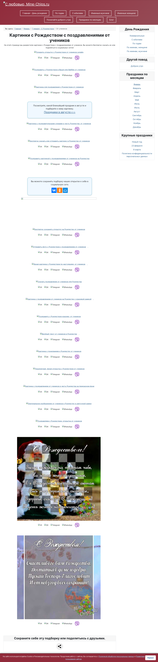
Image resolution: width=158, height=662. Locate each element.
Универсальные (137, 36)
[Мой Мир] (65, 190)
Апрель (136, 96)
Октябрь (137, 119)
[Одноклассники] (59, 190)
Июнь (137, 104)
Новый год (137, 142)
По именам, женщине (137, 47)
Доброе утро (137, 66)
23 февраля (137, 146)
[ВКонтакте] (54, 190)
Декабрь (137, 127)
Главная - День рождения (34, 13)
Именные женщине (126, 13)
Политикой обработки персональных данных (116, 656)
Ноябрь (136, 123)
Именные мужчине (100, 13)
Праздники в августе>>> (59, 112)
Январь (137, 84)
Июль (137, 108)
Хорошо (150, 658)
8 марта (137, 149)
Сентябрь (136, 115)
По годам (59, 13)
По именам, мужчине (137, 51)
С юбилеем (77, 13)
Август (137, 111)
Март (136, 92)
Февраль (137, 88)
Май (137, 100)
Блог (111, 20)
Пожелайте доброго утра (59, 20)
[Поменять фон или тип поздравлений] (59, 211)
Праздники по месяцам (90, 20)
